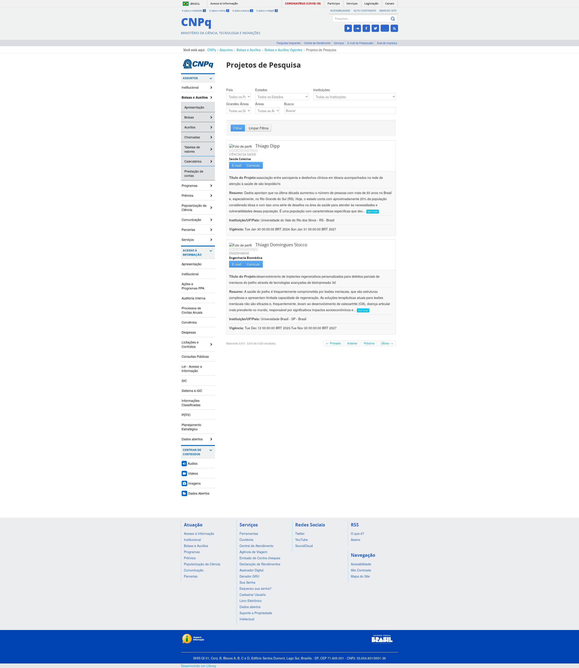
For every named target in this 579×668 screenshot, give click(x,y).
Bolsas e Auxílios (249, 49)
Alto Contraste (365, 10)
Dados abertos (192, 439)
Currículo (253, 165)
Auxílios (189, 127)
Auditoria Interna (193, 298)
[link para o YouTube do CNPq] (348, 28)
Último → (387, 343)
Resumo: (236, 192)
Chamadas (192, 137)
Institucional (190, 87)
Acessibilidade (340, 10)
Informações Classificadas (191, 402)
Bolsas (189, 117)
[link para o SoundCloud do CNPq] (357, 28)
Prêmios (187, 195)
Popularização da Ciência (194, 207)
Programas (189, 185)
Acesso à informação (224, 3)
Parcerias (188, 229)
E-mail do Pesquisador (360, 43)
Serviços (339, 43)
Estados (261, 90)
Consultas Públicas (195, 356)
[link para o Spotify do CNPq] (385, 28)
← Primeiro (333, 343)
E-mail (236, 165)
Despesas (189, 332)
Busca (289, 104)
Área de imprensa (387, 43)
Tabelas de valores (192, 149)
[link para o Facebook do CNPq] (366, 28)
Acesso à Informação (192, 253)
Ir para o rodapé (266, 10)
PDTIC (186, 414)
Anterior (352, 343)
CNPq (211, 49)
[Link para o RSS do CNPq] (394, 28)
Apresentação (194, 107)
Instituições (321, 90)
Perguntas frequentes (289, 43)
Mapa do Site (388, 10)
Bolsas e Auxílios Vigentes (283, 49)
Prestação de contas (193, 173)
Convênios (189, 322)
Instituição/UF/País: (245, 220)
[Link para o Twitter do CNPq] (375, 28)
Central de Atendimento (317, 43)
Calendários (193, 161)
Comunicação (191, 219)
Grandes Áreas (237, 104)
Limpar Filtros (258, 128)
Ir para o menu (218, 10)
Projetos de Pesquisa (321, 49)
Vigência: (237, 229)
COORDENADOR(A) (243, 150)
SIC (184, 380)
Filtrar (238, 128)
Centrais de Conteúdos (192, 452)
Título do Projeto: (243, 177)
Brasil (195, 4)
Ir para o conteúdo (193, 10)
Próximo (369, 343)
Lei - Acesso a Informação (192, 368)
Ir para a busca (242, 10)
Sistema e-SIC (192, 390)
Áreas (259, 104)
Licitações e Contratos (190, 344)
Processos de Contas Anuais (192, 310)
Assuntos (226, 49)
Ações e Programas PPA (193, 286)
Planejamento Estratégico (191, 426)
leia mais (372, 211)
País (229, 90)
